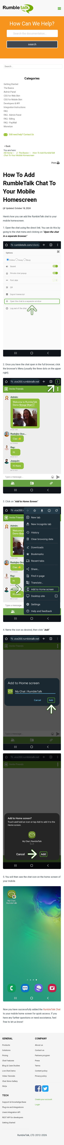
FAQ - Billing (9, 119)
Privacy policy (41, 1076)
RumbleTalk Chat (51, 1009)
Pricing (5, 1055)
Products (6, 1045)
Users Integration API (11, 1112)
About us (39, 1045)
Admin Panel (10, 92)
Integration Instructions (14, 107)
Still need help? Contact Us (21, 134)
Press (37, 1060)
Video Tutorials (8, 1076)
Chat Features (8, 1060)
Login (37, 1104)
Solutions (6, 1050)
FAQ (6, 111)
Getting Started (11, 84)
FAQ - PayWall (10, 122)
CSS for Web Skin (12, 96)
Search (32, 44)
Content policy (41, 1071)
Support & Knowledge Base (14, 1102)
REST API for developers (12, 1117)
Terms (37, 1066)
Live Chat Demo (9, 1071)
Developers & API (12, 103)
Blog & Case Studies (11, 1066)
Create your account (43, 1099)
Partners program (42, 1055)
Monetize (8, 126)
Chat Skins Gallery (10, 1081)
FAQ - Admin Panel (12, 115)
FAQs (4, 1086)
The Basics (9, 88)
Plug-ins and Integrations (13, 1107)
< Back (7, 146)
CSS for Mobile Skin (13, 99)
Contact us (39, 1050)
